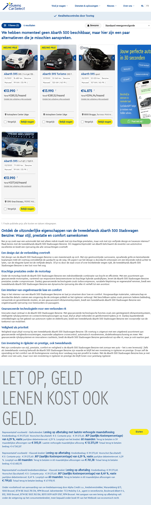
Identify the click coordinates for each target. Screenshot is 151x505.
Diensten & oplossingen (86, 6)
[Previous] (3, 58)
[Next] (36, 58)
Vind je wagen (59, 6)
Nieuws (110, 6)
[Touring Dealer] (14, 6)
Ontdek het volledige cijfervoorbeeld (17, 99)
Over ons (127, 6)
